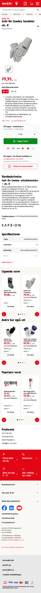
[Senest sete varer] (38, 26)
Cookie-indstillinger (12, 575)
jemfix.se (7, 565)
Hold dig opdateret (11, 501)
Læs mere (6, 121)
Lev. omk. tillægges (8, 83)
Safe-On (6, 18)
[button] (18, 314)
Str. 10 (13, 91)
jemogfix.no (8, 570)
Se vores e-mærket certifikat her (13, 547)
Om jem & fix (8, 493)
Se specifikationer (18, 121)
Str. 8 (5, 91)
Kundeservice (8, 485)
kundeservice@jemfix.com (15, 540)
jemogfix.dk (8, 560)
